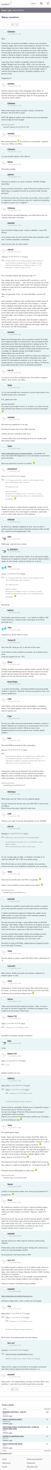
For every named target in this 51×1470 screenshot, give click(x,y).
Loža (10, 1416)
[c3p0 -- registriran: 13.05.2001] (3, 699)
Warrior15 (5, 1438)
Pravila (4, 1459)
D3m (9, 537)
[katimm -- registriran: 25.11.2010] (3, 611)
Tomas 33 (11, 640)
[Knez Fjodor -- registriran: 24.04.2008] (3, 682)
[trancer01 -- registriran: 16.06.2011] (3, 967)
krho (9, 738)
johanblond (12, 469)
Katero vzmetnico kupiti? (12, 1419)
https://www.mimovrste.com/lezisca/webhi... (17, 453)
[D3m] (3, 537)
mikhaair (11, 519)
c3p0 (9, 699)
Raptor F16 (12, 1016)
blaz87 (4, 1446)
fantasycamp (6, 1421)
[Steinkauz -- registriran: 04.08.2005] (3, 792)
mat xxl (10, 249)
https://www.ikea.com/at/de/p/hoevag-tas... (17, 1296)
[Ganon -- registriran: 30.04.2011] (3, 162)
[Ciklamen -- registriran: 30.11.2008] (3, 32)
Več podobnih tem (6, 1453)
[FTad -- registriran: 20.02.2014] (3, 717)
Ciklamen (11, 31)
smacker (10, 83)
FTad (9, 716)
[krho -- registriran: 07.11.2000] (3, 739)
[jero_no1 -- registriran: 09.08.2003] (3, 1261)
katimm (10, 610)
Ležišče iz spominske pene (13, 1436)
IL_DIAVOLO (12, 549)
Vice (9, 1306)
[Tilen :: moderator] (3, 567)
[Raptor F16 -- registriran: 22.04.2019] (3, 1017)
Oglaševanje (31, 1463)
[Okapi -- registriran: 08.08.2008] (3, 1201)
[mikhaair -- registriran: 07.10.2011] (3, 520)
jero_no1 (11, 1260)
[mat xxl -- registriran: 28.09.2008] (3, 250)
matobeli (11, 223)
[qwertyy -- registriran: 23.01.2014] (3, 175)
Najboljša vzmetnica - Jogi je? (14, 1412)
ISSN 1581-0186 (32, 1467)
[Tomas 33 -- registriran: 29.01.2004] (3, 641)
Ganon (10, 162)
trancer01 (11, 966)
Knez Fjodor (12, 682)
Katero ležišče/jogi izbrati (13, 1444)
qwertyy (10, 174)
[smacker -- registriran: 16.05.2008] (3, 84)
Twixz (9, 385)
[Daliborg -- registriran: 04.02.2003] (3, 1079)
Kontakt (4, 1467)
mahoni (5, 1430)
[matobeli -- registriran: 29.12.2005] (3, 224)
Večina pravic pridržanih (34, 1459)
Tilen (9, 566)
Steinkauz (11, 792)
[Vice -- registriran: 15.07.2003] (3, 1307)
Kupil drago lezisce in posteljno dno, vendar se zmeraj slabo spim (21, 1428)
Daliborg (11, 1078)
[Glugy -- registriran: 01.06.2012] (3, 663)
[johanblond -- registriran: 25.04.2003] (3, 470)
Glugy (9, 662)
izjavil (26, 257)
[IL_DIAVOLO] (3, 550)
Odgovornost (6, 1463)
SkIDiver (5, 1414)
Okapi (9, 1200)
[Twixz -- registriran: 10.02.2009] (3, 386)
